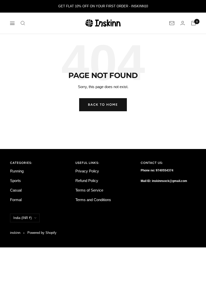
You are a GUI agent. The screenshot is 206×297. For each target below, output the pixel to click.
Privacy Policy (87, 171)
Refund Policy (86, 180)
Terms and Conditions (93, 200)
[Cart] (193, 23)
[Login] (182, 23)
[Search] (23, 23)
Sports (15, 180)
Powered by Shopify (42, 233)
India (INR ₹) (22, 218)
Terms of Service (89, 190)
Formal (16, 200)
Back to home (103, 104)
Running (17, 171)
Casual (16, 190)
